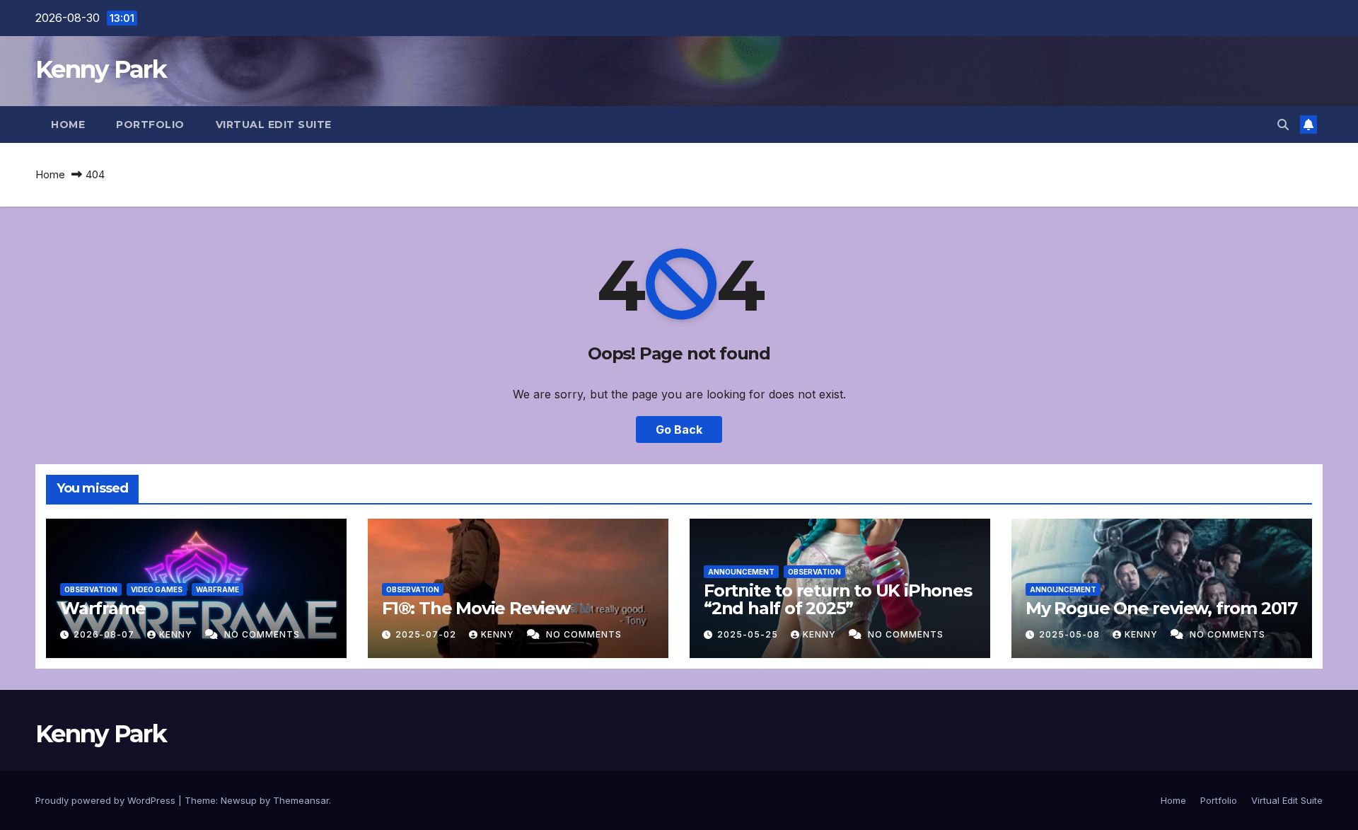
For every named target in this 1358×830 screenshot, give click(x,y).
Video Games (156, 589)
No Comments (262, 634)
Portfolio (150, 124)
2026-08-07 (105, 634)
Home (68, 124)
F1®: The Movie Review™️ (486, 608)
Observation (90, 589)
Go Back (679, 429)
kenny (177, 634)
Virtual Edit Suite (274, 124)
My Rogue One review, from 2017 (1161, 608)
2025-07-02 (427, 634)
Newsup (239, 800)
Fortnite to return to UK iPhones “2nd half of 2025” (838, 599)
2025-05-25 (749, 634)
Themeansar (301, 800)
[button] (1283, 124)
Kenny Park (100, 69)
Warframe (217, 589)
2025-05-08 (1071, 634)
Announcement (741, 571)
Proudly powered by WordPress (106, 800)
